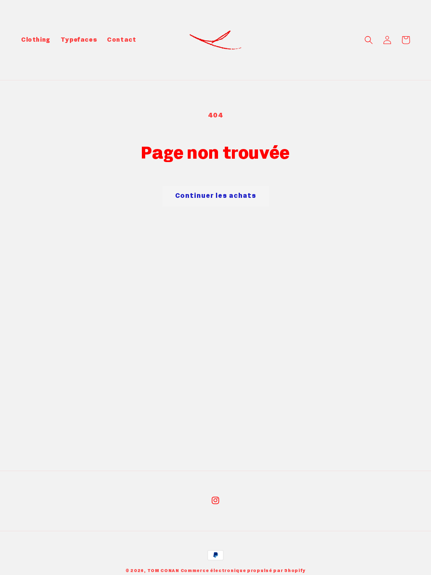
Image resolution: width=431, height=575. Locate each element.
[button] (368, 40)
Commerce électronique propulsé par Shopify (243, 571)
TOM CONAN (163, 571)
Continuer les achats (215, 196)
